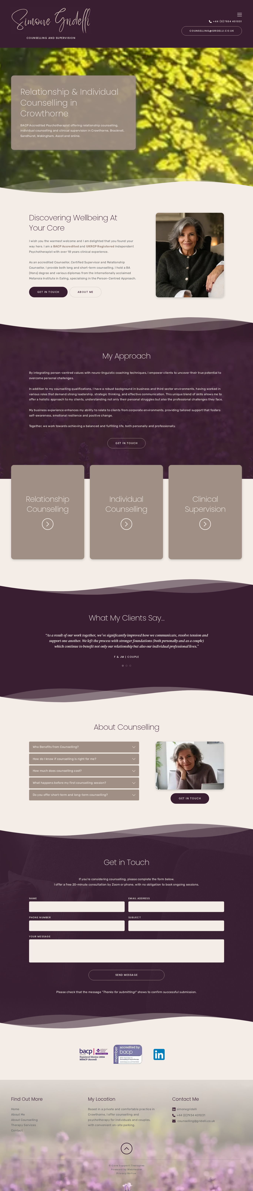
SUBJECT (134, 917)
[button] (239, 14)
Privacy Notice (126, 1173)
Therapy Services (23, 1125)
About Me (18, 1114)
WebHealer (134, 1169)
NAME (33, 898)
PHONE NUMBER (40, 917)
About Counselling (24, 1120)
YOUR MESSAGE (40, 936)
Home (15, 1109)
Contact (17, 1130)
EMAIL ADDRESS (139, 898)
